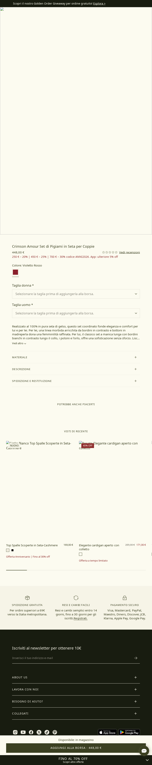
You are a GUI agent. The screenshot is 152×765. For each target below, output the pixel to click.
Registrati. (80, 618)
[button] (76, 357)
